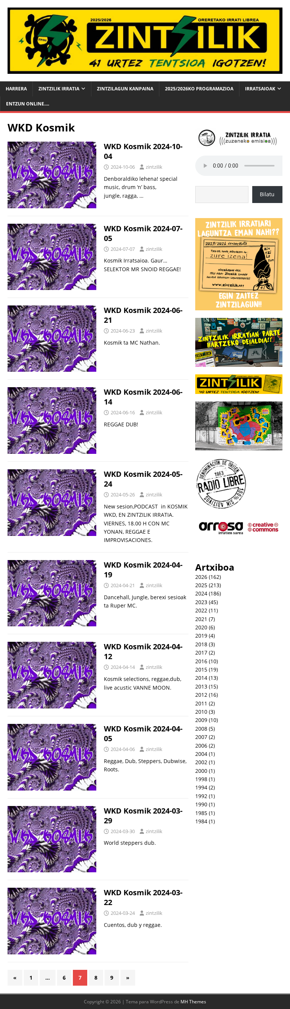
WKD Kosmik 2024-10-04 (143, 151)
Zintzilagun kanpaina (125, 88)
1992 (201, 796)
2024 (201, 593)
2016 (201, 661)
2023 (201, 602)
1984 (201, 821)
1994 (201, 787)
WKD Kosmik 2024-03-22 (143, 897)
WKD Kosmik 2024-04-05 (143, 733)
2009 (201, 720)
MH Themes (193, 1001)
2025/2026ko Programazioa (199, 88)
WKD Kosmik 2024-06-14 (143, 397)
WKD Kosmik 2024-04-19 (143, 570)
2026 (201, 576)
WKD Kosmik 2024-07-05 (143, 233)
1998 (201, 779)
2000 (201, 770)
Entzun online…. (27, 104)
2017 (201, 652)
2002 (201, 762)
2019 (201, 635)
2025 (201, 585)
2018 (201, 644)
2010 (201, 711)
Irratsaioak (260, 88)
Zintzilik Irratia (59, 88)
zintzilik (154, 166)
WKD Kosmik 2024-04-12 (143, 651)
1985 (201, 813)
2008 (201, 728)
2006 (201, 745)
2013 (201, 686)
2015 (201, 669)
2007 (201, 736)
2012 (201, 694)
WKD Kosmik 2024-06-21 (143, 315)
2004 (201, 753)
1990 (201, 804)
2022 (201, 610)
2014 (201, 677)
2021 (201, 619)
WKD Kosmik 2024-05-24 (143, 479)
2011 (201, 703)
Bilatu (267, 194)
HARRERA (16, 88)
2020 (201, 627)
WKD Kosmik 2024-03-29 (143, 816)
